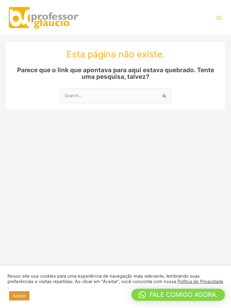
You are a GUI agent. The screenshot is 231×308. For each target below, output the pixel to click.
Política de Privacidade (200, 281)
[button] (178, 295)
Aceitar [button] (19, 295)
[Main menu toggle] (219, 17)
